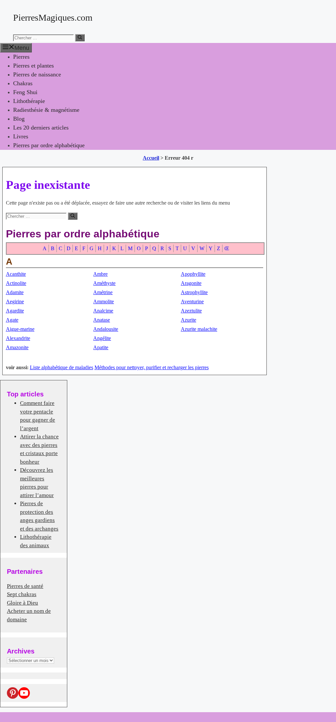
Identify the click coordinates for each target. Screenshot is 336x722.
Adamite (15, 292)
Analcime (103, 310)
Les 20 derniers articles (41, 127)
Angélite (102, 338)
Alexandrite (18, 338)
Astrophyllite (194, 292)
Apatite (100, 347)
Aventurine (192, 301)
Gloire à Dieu (22, 603)
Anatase (101, 320)
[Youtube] (24, 693)
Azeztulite (191, 310)
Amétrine (103, 292)
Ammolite (103, 301)
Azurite (188, 320)
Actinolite (16, 283)
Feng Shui (25, 92)
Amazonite (17, 347)
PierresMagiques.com (53, 17)
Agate (12, 320)
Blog (19, 118)
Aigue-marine (20, 329)
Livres (20, 136)
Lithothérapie (29, 101)
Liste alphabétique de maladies (61, 367)
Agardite (15, 310)
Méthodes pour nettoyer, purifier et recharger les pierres (151, 367)
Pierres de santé (25, 586)
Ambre (100, 274)
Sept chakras (21, 594)
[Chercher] (80, 37)
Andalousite (105, 329)
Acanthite (16, 274)
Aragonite (191, 283)
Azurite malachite (199, 329)
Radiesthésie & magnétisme (46, 110)
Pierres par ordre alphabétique (49, 145)
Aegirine (15, 301)
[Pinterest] (12, 693)
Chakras (22, 83)
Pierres (21, 56)
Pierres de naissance (37, 74)
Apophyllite (193, 274)
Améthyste (104, 283)
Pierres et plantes (33, 65)
